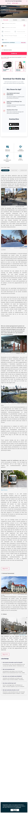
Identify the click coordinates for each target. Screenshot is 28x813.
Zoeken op (14, 53)
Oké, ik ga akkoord (15, 810)
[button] (3, 46)
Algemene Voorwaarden (5, 58)
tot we (17, 206)
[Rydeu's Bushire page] (7, 70)
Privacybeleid (23, 57)
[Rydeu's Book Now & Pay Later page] (20, 70)
